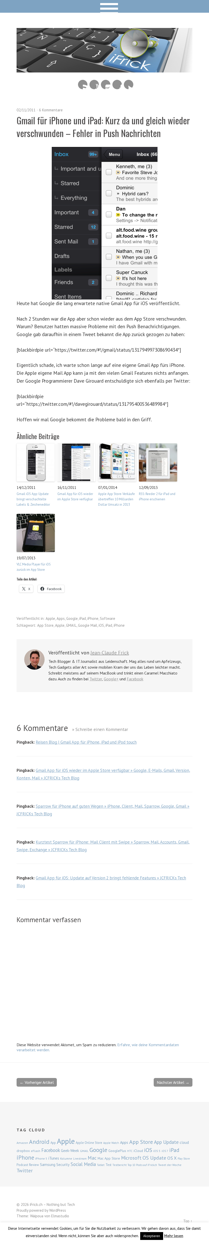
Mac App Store (109, 1158)
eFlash (35, 1151)
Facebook (117, 84)
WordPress (57, 1210)
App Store (45, 625)
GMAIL (71, 625)
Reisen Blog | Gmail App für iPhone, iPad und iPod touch (86, 742)
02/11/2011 (26, 110)
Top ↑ (187, 1221)
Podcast (22, 1164)
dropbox (23, 1150)
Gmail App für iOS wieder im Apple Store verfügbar (75, 496)
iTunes (53, 1158)
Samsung (47, 1164)
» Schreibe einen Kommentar (100, 729)
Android (39, 1141)
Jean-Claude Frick (109, 652)
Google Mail (87, 625)
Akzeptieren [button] (151, 1236)
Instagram (105, 84)
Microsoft (131, 1158)
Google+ (111, 678)
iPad (82, 618)
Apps (61, 618)
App (53, 1143)
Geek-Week (70, 1150)
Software (107, 618)
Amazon (22, 1143)
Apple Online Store (89, 1143)
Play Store (184, 1158)
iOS (101, 625)
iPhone (92, 618)
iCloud (138, 1150)
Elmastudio (60, 1216)
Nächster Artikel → (173, 1082)
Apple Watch (111, 1143)
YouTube (94, 84)
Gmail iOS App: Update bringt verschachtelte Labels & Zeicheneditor (33, 499)
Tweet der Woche (169, 1165)
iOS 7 (165, 1151)
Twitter (128, 84)
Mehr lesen (173, 1235)
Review (34, 1165)
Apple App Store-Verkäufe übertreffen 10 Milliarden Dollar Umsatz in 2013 (116, 499)
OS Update (154, 1158)
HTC (130, 1151)
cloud (184, 1142)
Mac (92, 1158)
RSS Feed (82, 84)
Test (108, 1165)
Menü (104, 6)
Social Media (83, 1164)
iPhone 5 (41, 1158)
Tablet (100, 1165)
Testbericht (119, 1165)
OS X (172, 1158)
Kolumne (66, 1158)
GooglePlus (117, 1150)
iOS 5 (157, 1151)
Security (63, 1164)
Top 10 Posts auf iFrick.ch (142, 1165)
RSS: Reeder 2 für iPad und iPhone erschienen (157, 496)
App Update (166, 1142)
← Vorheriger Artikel (37, 1082)
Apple (50, 618)
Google (72, 618)
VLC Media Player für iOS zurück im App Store (34, 567)
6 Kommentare (51, 110)
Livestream (80, 1158)
